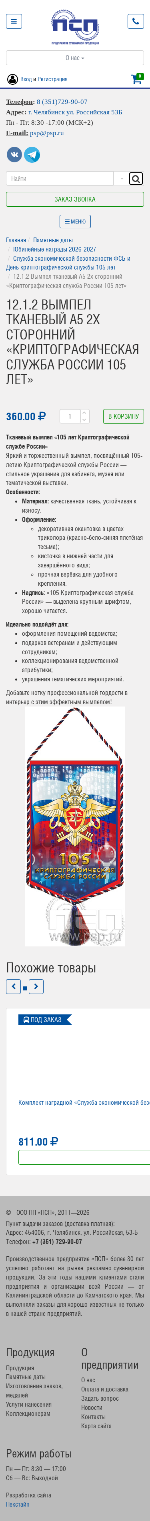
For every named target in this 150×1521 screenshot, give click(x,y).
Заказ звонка (75, 199)
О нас (73, 58)
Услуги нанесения (29, 1404)
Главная (16, 240)
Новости (91, 1407)
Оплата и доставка (104, 1389)
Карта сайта (96, 1426)
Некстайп (18, 1504)
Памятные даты (53, 240)
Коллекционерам (28, 1413)
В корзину (123, 416)
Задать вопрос (100, 1398)
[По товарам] (121, 179)
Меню (78, 221)
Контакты (93, 1417)
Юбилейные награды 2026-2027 (54, 249)
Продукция (20, 1368)
